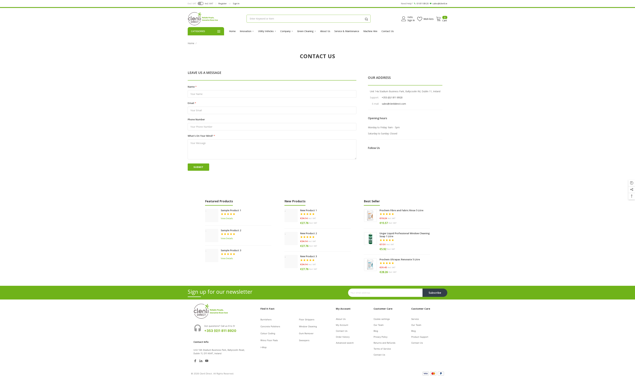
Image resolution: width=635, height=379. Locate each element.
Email (191, 103)
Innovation (245, 31)
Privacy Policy (380, 337)
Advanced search (345, 342)
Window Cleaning (308, 326)
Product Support (419, 337)
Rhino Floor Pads (269, 340)
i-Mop (263, 347)
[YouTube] (206, 361)
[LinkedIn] (201, 361)
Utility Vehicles (266, 31)
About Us (325, 31)
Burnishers (266, 319)
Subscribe (435, 293)
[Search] (366, 18)
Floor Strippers (306, 319)
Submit (198, 167)
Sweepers (304, 340)
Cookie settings (382, 319)
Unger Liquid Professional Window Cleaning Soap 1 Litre (405, 235)
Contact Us (387, 31)
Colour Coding (267, 333)
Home (232, 31)
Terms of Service (382, 348)
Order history (343, 337)
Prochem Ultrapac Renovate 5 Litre (400, 259)
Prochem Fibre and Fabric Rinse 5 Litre (401, 210)
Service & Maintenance (346, 31)
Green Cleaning (305, 31)
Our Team (378, 325)
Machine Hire (370, 31)
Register (222, 3)
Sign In (236, 3)
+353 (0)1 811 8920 (392, 97)
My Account (342, 325)
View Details (227, 218)
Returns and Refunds (384, 342)
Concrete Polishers (270, 326)
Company (285, 31)
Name (191, 86)
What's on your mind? (200, 135)
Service (415, 319)
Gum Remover (306, 333)
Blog (376, 331)
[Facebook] (195, 361)
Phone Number (196, 119)
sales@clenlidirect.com (394, 103)
